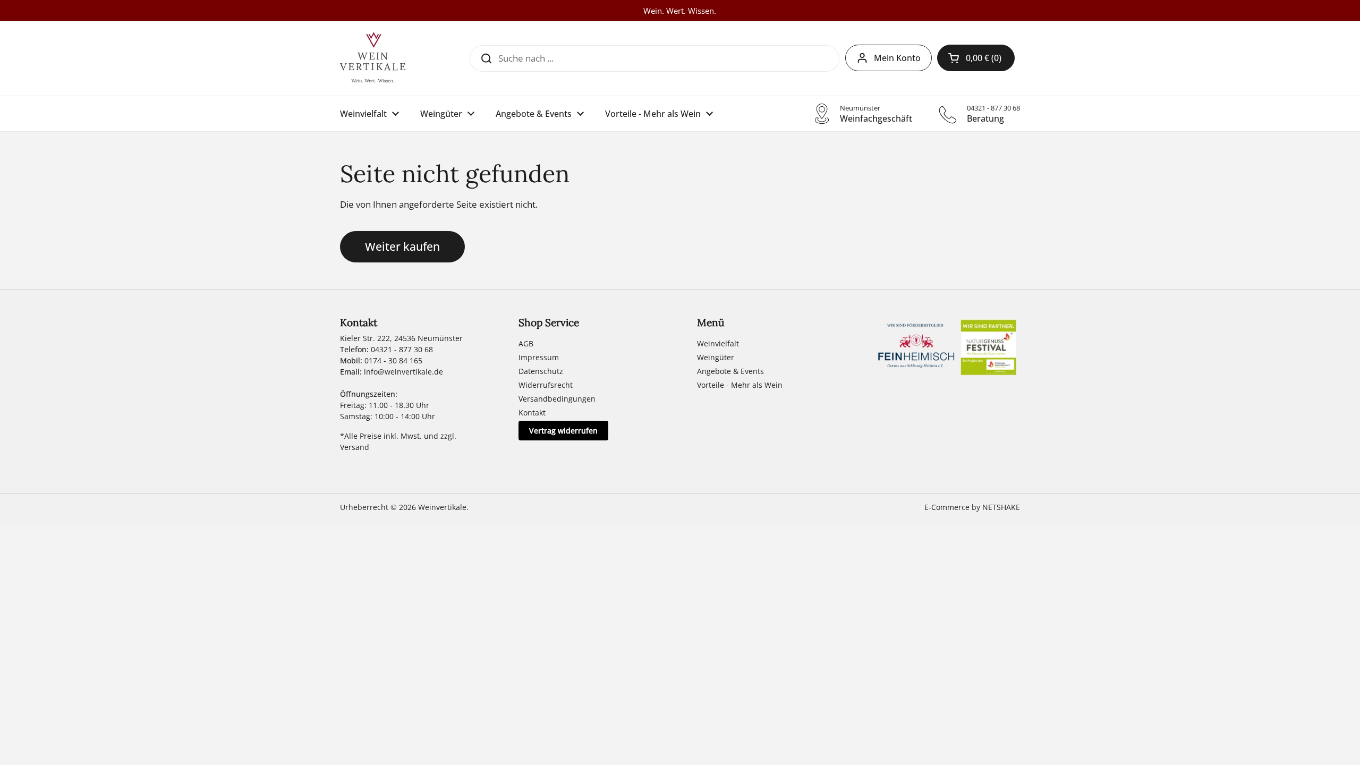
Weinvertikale (442, 507)
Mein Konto (897, 58)
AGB (525, 343)
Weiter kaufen (402, 246)
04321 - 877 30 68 (402, 349)
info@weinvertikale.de (403, 372)
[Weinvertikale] (372, 58)
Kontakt (532, 412)
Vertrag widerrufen (563, 431)
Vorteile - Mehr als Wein (740, 385)
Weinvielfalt (718, 343)
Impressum (538, 357)
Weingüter (715, 357)
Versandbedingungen (557, 399)
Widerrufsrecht (545, 385)
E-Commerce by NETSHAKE (972, 507)
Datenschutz (540, 371)
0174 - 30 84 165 (393, 360)
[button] (976, 58)
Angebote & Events (730, 371)
